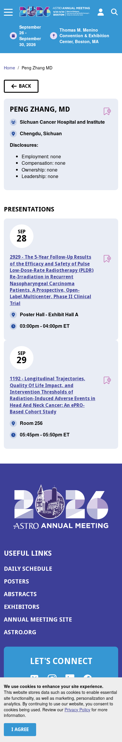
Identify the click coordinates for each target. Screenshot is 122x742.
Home (9, 68)
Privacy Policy (77, 709)
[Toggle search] (114, 12)
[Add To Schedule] (107, 112)
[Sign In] (100, 12)
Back (28, 88)
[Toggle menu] (8, 12)
